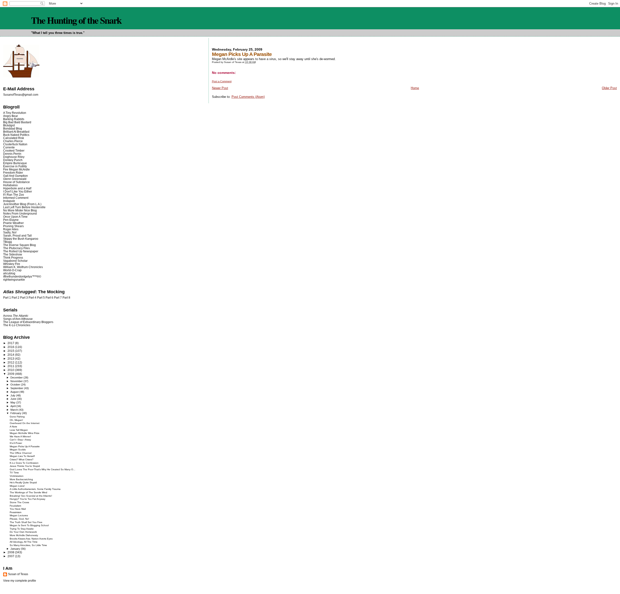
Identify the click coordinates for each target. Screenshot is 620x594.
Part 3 (24, 297)
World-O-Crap (12, 270)
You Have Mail (18, 509)
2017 (11, 343)
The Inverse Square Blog (19, 245)
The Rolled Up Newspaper (20, 251)
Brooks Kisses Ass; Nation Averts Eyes (31, 538)
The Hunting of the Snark (76, 20)
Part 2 (15, 297)
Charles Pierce (13, 141)
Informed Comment (15, 197)
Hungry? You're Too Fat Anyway (27, 499)
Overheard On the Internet (24, 423)
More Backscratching (21, 479)
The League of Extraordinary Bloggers (28, 322)
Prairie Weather (13, 222)
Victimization (16, 476)
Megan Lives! (17, 486)
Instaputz (9, 200)
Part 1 (7, 297)
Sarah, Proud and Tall (17, 235)
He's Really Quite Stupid (23, 482)
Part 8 (66, 297)
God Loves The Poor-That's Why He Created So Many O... (42, 469)
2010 (11, 369)
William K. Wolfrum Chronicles (23, 267)
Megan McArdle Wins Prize (24, 433)
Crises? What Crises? (21, 459)
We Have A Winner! (20, 436)
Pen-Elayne (11, 219)
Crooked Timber (13, 150)
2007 (11, 556)
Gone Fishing (17, 416)
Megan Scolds (18, 449)
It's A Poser (16, 443)
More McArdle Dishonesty (24, 535)
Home (415, 88)
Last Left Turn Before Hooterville (24, 207)
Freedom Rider (13, 172)
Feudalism (15, 505)
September (17, 388)
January (15, 548)
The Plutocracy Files (16, 248)
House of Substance (16, 182)
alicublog (9, 273)
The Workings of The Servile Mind (28, 492)
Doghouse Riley (13, 156)
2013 (11, 358)
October (15, 384)
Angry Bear (10, 115)
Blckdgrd (9, 125)
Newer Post (220, 88)
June (13, 398)
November (16, 381)
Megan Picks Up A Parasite (25, 446)
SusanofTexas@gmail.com (20, 94)
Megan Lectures (19, 515)
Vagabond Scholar (15, 260)
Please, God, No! (19, 518)
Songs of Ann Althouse (18, 318)
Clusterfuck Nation (15, 144)
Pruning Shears (13, 226)
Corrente (9, 147)
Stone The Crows (19, 502)
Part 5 (41, 297)
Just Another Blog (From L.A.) (22, 204)
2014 (11, 354)
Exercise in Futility (15, 166)
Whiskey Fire (11, 263)
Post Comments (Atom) (248, 97)
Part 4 (32, 297)
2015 (11, 350)
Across (15, 315)
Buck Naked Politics (16, 134)
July (13, 395)
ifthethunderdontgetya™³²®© (22, 276)
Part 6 (49, 297)
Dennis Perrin (12, 153)
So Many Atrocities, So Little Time (28, 545)
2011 (11, 366)
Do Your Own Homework (23, 532)
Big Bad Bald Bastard (17, 122)
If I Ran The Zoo (13, 194)
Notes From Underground (20, 213)
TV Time (14, 472)
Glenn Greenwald (14, 178)
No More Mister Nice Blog (20, 210)
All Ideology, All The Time (24, 541)
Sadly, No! (9, 232)
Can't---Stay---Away (20, 439)
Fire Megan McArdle (16, 169)
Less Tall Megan (19, 430)
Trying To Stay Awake (22, 528)
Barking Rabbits (13, 119)
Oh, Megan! (16, 420)
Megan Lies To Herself (22, 456)
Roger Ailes (10, 229)
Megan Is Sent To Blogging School (29, 525)
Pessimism (15, 512)
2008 (11, 552)
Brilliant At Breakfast (16, 131)
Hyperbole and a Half (17, 188)
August (14, 391)
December (16, 377)
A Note (13, 426)
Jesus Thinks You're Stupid (25, 466)
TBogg (7, 241)
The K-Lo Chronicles (16, 325)
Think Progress (13, 257)
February (16, 413)
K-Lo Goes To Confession (24, 463)
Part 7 (58, 297)
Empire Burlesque (15, 163)
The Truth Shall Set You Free (26, 522)
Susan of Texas (18, 574)
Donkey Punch (13, 160)
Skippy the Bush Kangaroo (20, 238)
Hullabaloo (10, 185)
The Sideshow (12, 254)
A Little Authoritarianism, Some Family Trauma (35, 489)
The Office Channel (20, 453)
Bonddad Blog (12, 128)
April (13, 406)
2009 (11, 373)
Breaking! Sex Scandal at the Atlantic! (31, 495)
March (14, 409)
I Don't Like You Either (17, 191)
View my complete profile (19, 580)
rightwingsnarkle (14, 279)
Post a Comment (222, 81)
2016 (11, 346)
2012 (11, 362)
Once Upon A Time (15, 216)
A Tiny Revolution (14, 112)
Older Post (609, 88)
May (13, 402)
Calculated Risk (13, 137)
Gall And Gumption (15, 175)
